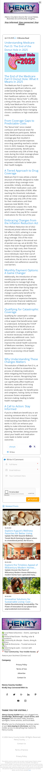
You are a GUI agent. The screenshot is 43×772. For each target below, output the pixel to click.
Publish (33, 499)
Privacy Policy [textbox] (21, 664)
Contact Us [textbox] (21, 677)
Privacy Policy (21, 756)
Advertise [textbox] (21, 673)
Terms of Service (21, 750)
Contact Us (21, 743)
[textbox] (21, 20)
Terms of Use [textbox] (21, 669)
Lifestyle (12, 447)
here (29, 770)
